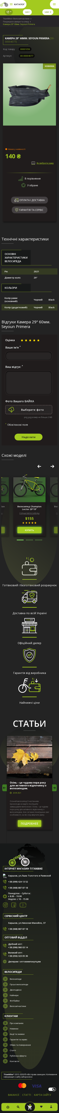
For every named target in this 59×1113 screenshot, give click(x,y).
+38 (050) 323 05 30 (18, 956)
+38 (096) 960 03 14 (18, 947)
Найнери (14, 995)
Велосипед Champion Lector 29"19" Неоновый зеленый (29, 508)
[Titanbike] (4, 4)
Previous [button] (39, 466)
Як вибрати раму (45, 163)
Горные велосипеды (29, 513)
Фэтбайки (15, 1000)
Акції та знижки (17, 1034)
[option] (29, 506)
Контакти (14, 1061)
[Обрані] (41, 1106)
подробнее (29, 823)
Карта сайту (42, 1095)
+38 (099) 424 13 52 (18, 881)
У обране (32, 185)
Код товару (9, 49)
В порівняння (33, 178)
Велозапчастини (18, 1006)
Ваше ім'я (13, 347)
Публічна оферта (18, 1055)
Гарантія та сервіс (18, 1039)
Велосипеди (15, 979)
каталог (19, 4)
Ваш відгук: (14, 367)
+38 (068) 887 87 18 (18, 887)
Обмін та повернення (20, 1045)
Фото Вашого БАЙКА (19, 401)
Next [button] (52, 466)
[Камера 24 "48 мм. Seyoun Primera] (29, 95)
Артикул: (7, 55)
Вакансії (13, 1095)
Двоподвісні (15, 989)
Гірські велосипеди (19, 984)
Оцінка (10, 340)
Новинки (14, 1028)
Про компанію (16, 1023)
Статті (13, 1050)
